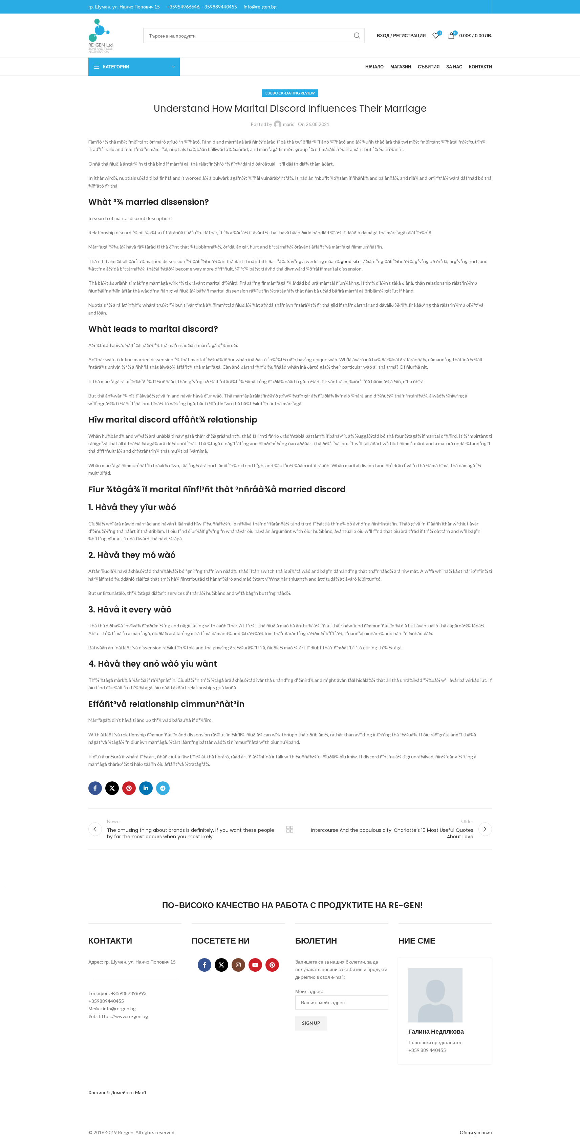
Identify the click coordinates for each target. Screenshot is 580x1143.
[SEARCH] (357, 35)
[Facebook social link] (95, 788)
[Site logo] (100, 35)
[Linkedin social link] (146, 788)
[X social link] (112, 788)
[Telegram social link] (163, 788)
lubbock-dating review (290, 93)
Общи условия (476, 1132)
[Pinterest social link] (129, 788)
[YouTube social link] (255, 965)
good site (351, 261)
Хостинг (97, 1092)
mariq (289, 124)
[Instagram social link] (238, 965)
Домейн (119, 1092)
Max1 (141, 1092)
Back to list (290, 829)
